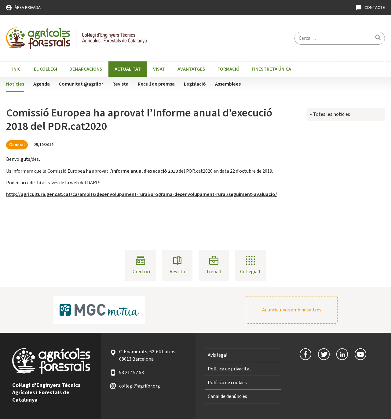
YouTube (360, 354)
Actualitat (128, 69)
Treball (213, 271)
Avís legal (218, 355)
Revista (120, 84)
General (17, 145)
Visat (159, 69)
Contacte (374, 7)
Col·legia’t (250, 271)
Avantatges (191, 69)
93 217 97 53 (131, 372)
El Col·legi (45, 69)
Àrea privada (28, 7)
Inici (17, 69)
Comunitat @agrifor (81, 84)
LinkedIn (342, 354)
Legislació (195, 84)
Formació (228, 69)
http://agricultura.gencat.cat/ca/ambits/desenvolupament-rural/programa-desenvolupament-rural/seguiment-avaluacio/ (141, 194)
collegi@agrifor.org (139, 386)
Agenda (41, 84)
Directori (140, 271)
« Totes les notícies (330, 114)
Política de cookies (227, 382)
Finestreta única (271, 69)
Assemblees (228, 84)
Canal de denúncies (227, 396)
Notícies (15, 84)
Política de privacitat (229, 369)
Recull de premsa (156, 84)
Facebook (305, 354)
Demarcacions (85, 69)
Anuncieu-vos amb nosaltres (291, 310)
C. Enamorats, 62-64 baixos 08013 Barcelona (147, 355)
